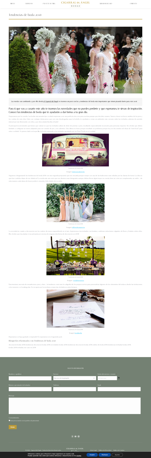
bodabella (78, 333)
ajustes (78, 456)
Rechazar (105, 455)
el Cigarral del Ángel (50, 101)
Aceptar (92, 455)
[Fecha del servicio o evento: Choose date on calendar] (119, 378)
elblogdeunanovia (78, 227)
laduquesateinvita (78, 172)
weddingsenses (78, 280)
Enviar (13, 427)
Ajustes (117, 455)
